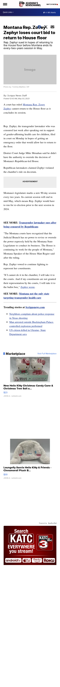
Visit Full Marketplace (47, 354)
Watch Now (51, 4)
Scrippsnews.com (35, 307)
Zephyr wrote (28, 287)
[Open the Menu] (5, 4)
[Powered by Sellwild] (52, 523)
